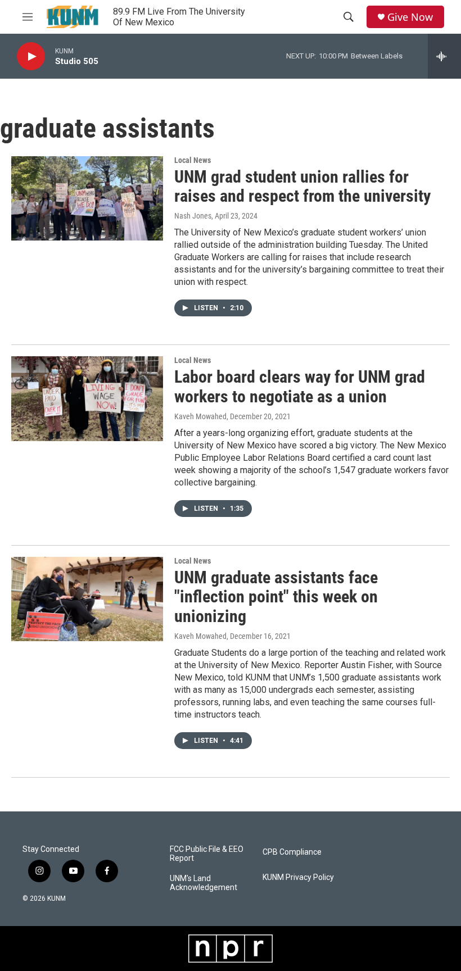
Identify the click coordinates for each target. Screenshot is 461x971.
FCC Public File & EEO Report (206, 854)
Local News (192, 160)
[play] (31, 56)
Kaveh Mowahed (200, 416)
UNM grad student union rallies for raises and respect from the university (302, 186)
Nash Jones (192, 215)
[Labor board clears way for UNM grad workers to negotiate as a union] (87, 398)
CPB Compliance (292, 852)
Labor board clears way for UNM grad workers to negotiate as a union (299, 386)
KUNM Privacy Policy (298, 877)
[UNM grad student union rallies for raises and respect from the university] (87, 198)
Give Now (410, 17)
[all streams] (444, 56)
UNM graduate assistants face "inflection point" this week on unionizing (276, 597)
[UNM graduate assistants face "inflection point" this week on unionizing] (87, 599)
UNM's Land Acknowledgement (203, 883)
